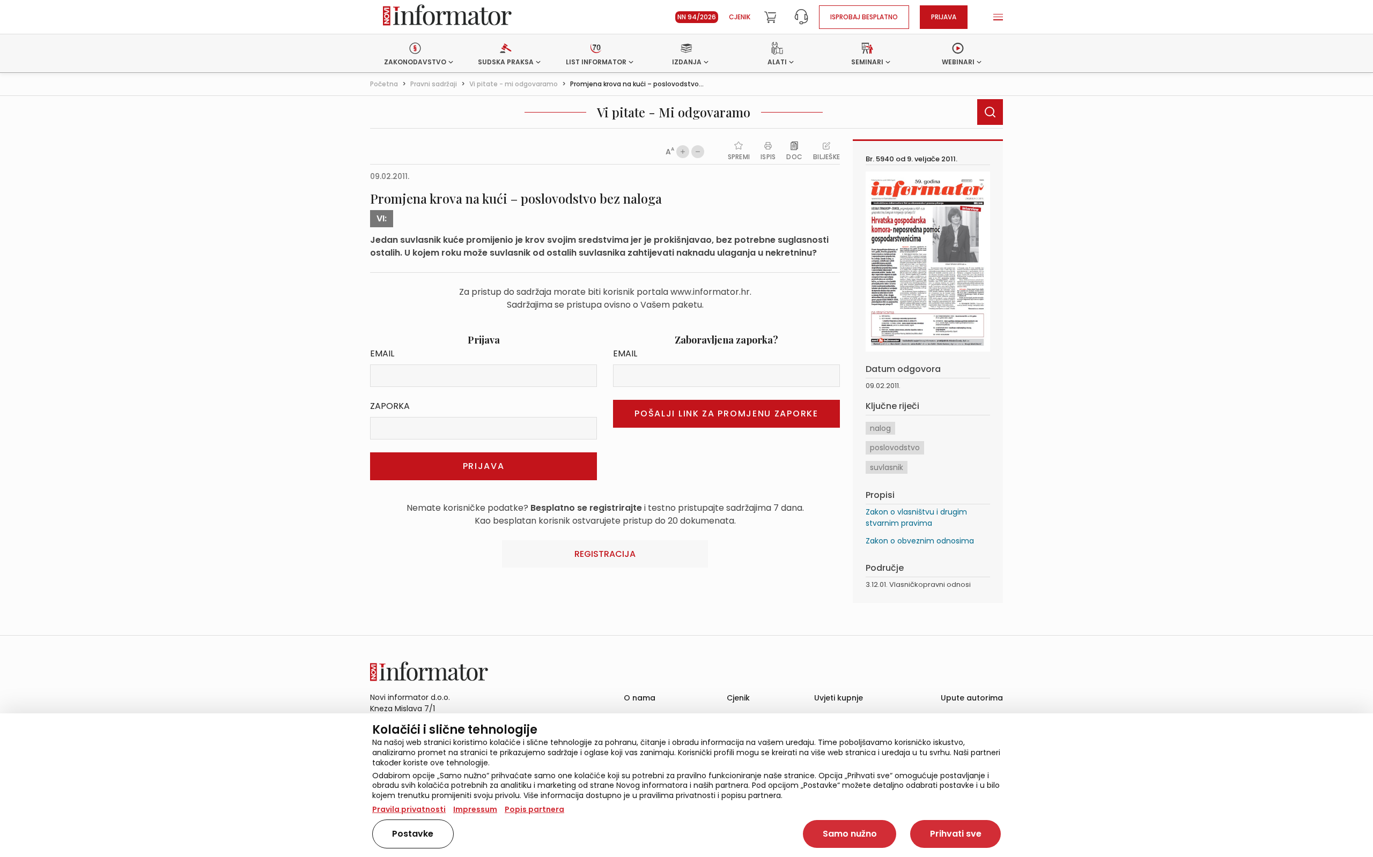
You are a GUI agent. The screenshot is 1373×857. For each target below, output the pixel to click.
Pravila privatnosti (409, 809)
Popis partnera (534, 809)
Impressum (475, 809)
